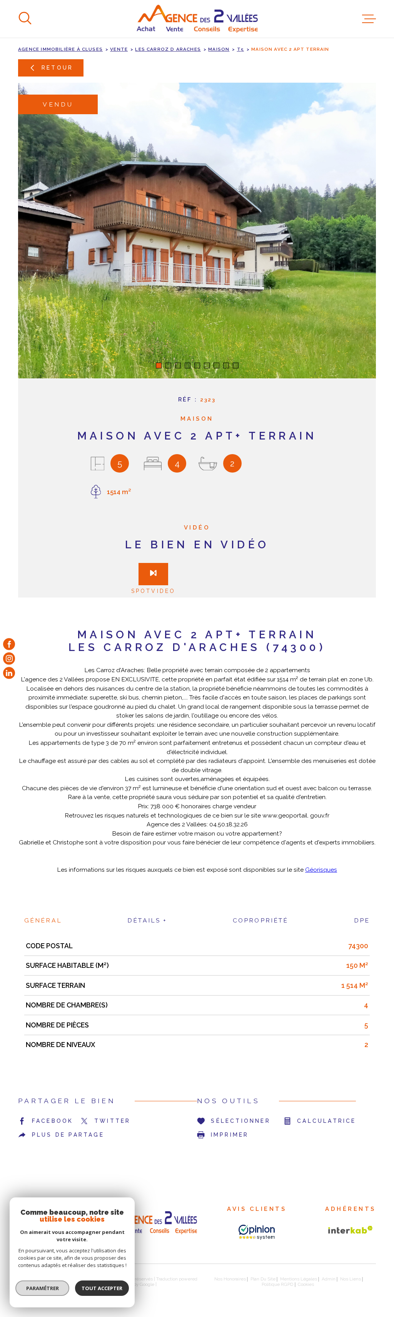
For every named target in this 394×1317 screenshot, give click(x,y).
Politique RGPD (277, 1284)
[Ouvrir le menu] (369, 19)
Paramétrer (42, 1288)
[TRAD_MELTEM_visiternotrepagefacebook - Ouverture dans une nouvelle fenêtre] (9, 644)
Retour (57, 68)
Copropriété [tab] (261, 920)
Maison (218, 49)
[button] (159, 365)
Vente (119, 49)
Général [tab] (43, 920)
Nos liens (350, 1279)
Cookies (306, 1284)
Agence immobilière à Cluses (60, 49)
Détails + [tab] (147, 920)
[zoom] (197, 230)
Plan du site (262, 1279)
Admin (329, 1279)
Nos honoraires (230, 1279)
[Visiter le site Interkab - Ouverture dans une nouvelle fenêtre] (350, 1230)
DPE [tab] (362, 920)
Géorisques (321, 869)
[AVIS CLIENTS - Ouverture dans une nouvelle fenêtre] (257, 1232)
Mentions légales (298, 1279)
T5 (240, 49)
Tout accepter (102, 1288)
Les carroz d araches (168, 49)
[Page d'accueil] (197, 19)
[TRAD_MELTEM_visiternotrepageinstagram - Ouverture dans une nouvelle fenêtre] (9, 658)
